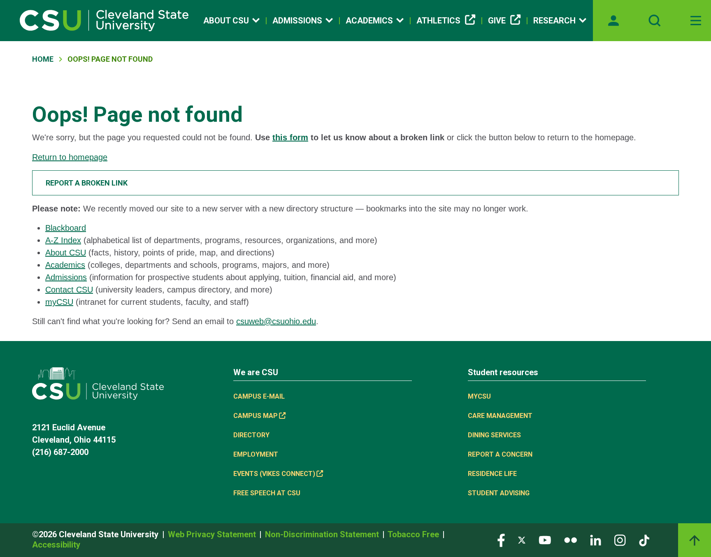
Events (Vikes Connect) (274, 474)
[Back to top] (694, 540)
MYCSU (479, 396)
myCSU (59, 301)
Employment (255, 454)
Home (42, 59)
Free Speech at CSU (266, 493)
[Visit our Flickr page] (570, 540)
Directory (251, 435)
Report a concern (500, 454)
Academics (369, 21)
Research (554, 21)
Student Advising (499, 493)
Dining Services (494, 435)
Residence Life (492, 474)
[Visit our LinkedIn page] (595, 540)
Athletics (438, 21)
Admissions (297, 21)
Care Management (500, 416)
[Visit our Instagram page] (620, 540)
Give (497, 21)
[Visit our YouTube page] (545, 540)
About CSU (226, 21)
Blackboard (65, 227)
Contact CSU (69, 289)
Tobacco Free (414, 534)
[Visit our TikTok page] (644, 540)
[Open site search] (654, 20)
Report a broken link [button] (87, 183)
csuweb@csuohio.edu (276, 321)
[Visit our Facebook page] (501, 540)
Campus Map (255, 416)
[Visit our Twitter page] (521, 540)
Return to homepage (69, 157)
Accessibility (56, 545)
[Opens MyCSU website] (613, 20)
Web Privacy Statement (213, 534)
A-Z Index (63, 240)
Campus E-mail (259, 396)
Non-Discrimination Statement (323, 534)
